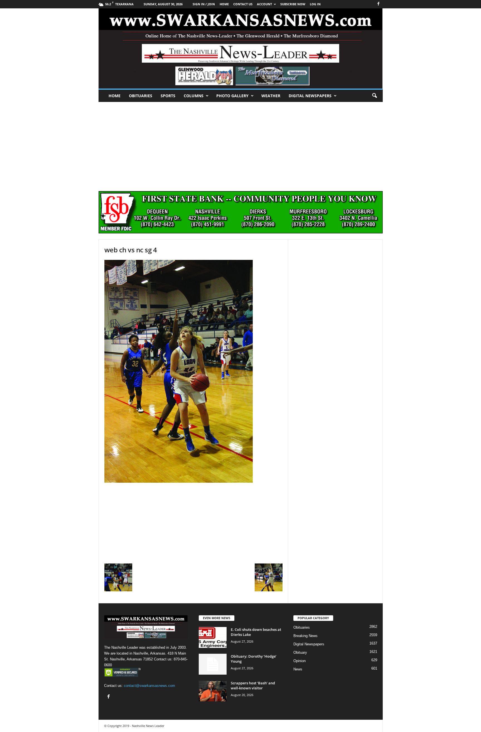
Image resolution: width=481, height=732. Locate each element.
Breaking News (305, 636)
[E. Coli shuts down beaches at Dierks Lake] (213, 637)
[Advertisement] (240, 144)
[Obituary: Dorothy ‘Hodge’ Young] (213, 664)
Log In (315, 4)
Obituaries (140, 95)
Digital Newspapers (310, 95)
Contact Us (242, 4)
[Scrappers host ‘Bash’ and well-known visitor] (213, 690)
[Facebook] (378, 4)
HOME (224, 4)
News (297, 669)
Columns (193, 95)
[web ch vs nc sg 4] (193, 371)
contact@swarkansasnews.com (149, 686)
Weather (270, 95)
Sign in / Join (204, 4)
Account (264, 4)
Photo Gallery (232, 95)
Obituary (300, 652)
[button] (374, 96)
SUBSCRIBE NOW (292, 4)
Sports (168, 95)
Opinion (299, 661)
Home (115, 95)
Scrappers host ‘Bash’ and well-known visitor (253, 685)
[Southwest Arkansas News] (241, 48)
